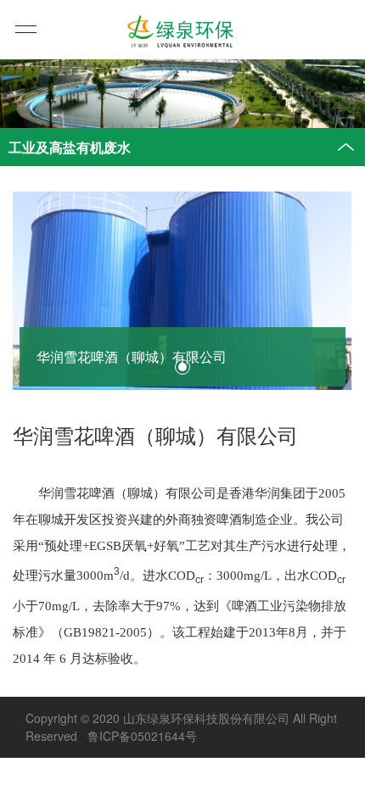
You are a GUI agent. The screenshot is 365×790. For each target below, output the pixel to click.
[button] (182, 367)
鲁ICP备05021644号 (142, 735)
